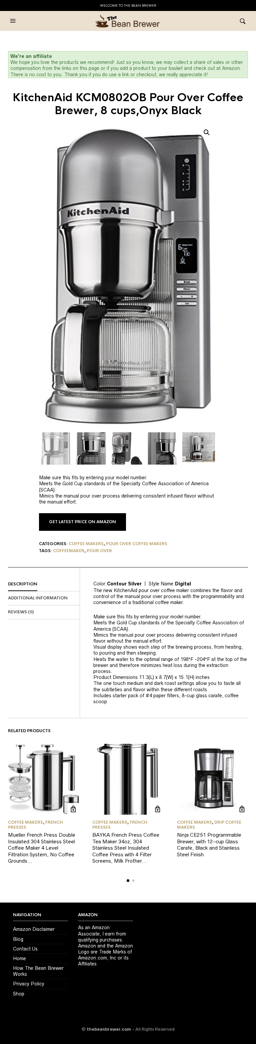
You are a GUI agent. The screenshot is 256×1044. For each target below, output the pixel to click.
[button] (14, 21)
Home (19, 958)
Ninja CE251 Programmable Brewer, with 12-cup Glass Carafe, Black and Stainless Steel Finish (209, 844)
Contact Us (25, 948)
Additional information (38, 598)
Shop (18, 993)
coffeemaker (68, 550)
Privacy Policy (28, 983)
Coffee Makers (86, 543)
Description (22, 584)
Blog (18, 939)
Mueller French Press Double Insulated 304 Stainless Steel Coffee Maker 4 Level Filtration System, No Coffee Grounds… (41, 848)
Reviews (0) (21, 612)
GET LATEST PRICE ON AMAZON (82, 521)
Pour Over (99, 550)
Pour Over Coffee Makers (136, 543)
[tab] (44, 584)
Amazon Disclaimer (34, 929)
